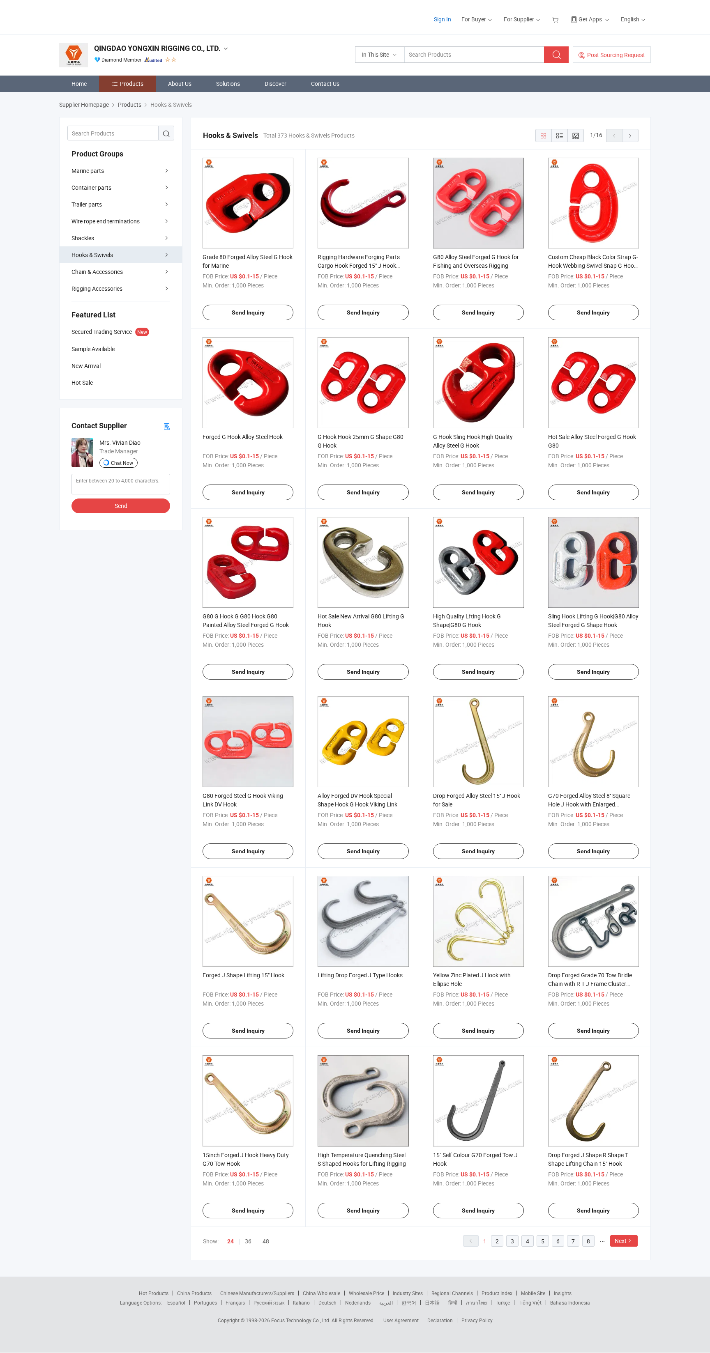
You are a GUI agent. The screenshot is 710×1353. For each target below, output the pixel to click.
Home (79, 83)
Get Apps (590, 19)
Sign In (442, 19)
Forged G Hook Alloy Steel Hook (243, 437)
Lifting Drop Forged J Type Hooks (360, 975)
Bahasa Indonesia (570, 1302)
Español (176, 1302)
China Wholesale (321, 1293)
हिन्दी (452, 1302)
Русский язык (269, 1302)
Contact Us (325, 83)
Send (121, 506)
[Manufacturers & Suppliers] (112, 16)
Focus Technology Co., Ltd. (301, 1320)
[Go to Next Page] (630, 135)
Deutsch (327, 1302)
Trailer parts (86, 204)
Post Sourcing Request (616, 55)
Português (205, 1302)
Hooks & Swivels (92, 255)
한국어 (408, 1302)
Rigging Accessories (96, 288)
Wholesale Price (366, 1293)
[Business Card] (167, 426)
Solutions (228, 83)
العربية (386, 1302)
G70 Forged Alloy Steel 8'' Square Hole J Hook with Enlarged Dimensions (589, 804)
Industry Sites (408, 1293)
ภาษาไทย (476, 1302)
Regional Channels (452, 1293)
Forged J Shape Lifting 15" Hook (243, 975)
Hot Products (153, 1293)
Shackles (82, 238)
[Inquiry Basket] (556, 19)
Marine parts (87, 171)
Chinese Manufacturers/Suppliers (257, 1293)
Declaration (440, 1320)
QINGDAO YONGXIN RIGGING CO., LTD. (157, 48)
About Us (179, 83)
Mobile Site (533, 1293)
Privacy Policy (477, 1320)
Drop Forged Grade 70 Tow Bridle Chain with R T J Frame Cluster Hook (590, 983)
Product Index (497, 1293)
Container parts (91, 187)
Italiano (301, 1302)
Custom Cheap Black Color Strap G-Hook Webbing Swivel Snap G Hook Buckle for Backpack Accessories (593, 265)
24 (230, 1241)
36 (248, 1241)
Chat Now (122, 462)
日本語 (432, 1302)
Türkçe (503, 1302)
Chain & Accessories (97, 272)
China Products (194, 1293)
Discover (275, 83)
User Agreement (401, 1320)
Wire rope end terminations (105, 221)
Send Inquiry (248, 312)
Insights (563, 1293)
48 (266, 1241)
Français (235, 1302)
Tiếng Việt (530, 1302)
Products (131, 83)
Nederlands (358, 1302)
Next (621, 1241)
